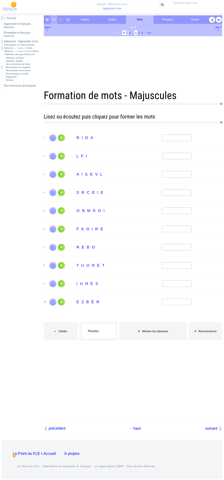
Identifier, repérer (14, 61)
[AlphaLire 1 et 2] (67, 19)
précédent (57, 428)
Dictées (9, 80)
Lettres (84, 19)
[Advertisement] (20, 146)
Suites (112, 19)
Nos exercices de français (20, 85)
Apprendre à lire (112, 6)
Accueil (11, 18)
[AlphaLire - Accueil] (47, 19)
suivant (211, 428)
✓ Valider (60, 331)
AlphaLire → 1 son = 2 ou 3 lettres (21, 51)
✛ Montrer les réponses (153, 331)
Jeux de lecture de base (18, 64)
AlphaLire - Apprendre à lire (21, 41)
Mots (140, 19)
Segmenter (11, 77)
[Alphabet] (218, 19)
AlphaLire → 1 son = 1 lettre (18, 48)
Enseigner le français (17, 34)
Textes (195, 19)
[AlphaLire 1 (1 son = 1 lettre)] (54, 19)
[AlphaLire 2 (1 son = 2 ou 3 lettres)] (60, 19)
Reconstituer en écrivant (18, 70)
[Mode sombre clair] (162, 4)
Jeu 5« (48, 28)
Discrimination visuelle (17, 73)
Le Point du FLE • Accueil (34, 453)
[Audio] (61, 137)
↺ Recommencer (205, 331)
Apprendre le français (18, 25)
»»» (149, 32)
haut (137, 428)
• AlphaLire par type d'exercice (19, 54)
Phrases (167, 19)
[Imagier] (212, 19)
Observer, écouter (15, 57)
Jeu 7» (218, 28)
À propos (71, 453)
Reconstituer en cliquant (18, 67)
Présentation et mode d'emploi (19, 45)
